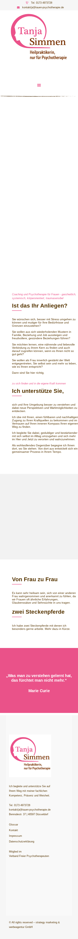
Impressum (15, 835)
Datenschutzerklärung (21, 841)
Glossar (13, 824)
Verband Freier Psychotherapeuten (29, 856)
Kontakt (13, 830)
